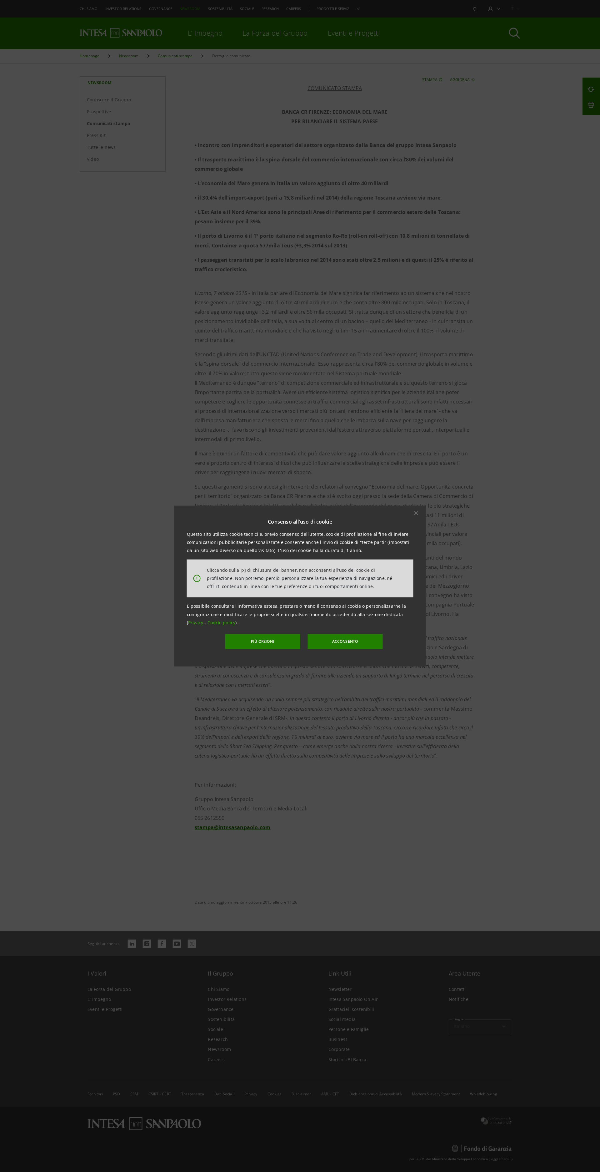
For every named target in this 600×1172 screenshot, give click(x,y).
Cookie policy (222, 623)
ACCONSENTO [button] (345, 641)
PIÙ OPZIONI (262, 641)
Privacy (196, 623)
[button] (416, 512)
